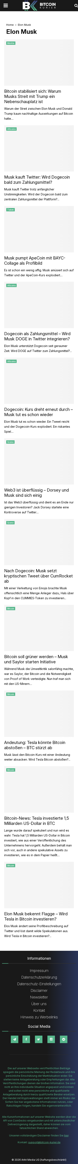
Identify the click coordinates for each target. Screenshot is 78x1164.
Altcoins (11, 129)
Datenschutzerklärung (39, 977)
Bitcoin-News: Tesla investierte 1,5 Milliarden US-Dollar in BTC (36, 821)
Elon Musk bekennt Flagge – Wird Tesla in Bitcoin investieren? (36, 916)
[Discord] (51, 1039)
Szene (10, 442)
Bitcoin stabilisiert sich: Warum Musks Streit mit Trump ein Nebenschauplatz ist (32, 96)
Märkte (10, 43)
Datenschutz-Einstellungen (39, 984)
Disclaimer (39, 990)
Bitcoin (10, 608)
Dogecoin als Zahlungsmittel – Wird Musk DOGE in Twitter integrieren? (37, 336)
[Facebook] (26, 1039)
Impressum (39, 970)
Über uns (39, 1004)
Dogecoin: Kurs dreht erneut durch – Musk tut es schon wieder (38, 412)
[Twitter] (38, 1039)
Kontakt (39, 1010)
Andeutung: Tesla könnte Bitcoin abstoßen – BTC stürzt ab (34, 745)
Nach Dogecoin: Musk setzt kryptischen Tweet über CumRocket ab (38, 576)
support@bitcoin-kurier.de (44, 1142)
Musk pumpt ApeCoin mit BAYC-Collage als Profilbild (34, 261)
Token (10, 209)
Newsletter (39, 997)
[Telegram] (14, 1039)
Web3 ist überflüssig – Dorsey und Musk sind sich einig (36, 493)
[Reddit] (63, 1039)
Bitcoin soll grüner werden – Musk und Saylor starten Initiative (36, 659)
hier (66, 1135)
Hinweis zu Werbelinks (39, 1017)
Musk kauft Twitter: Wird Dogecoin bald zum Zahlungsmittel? (37, 180)
